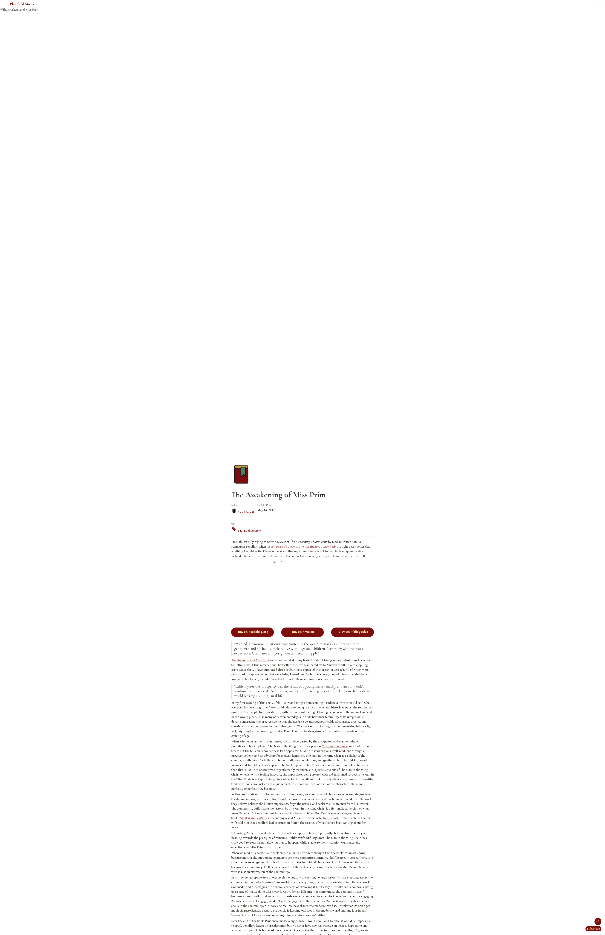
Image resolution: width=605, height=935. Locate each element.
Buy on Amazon (303, 632)
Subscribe (593, 929)
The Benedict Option (252, 818)
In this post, (331, 818)
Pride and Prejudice (335, 746)
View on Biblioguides (353, 632)
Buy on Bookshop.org (253, 632)
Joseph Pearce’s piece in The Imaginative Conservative (302, 546)
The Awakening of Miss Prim (250, 660)
